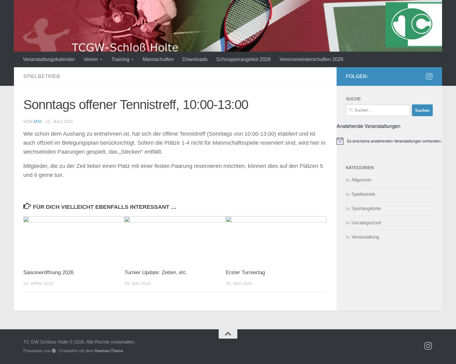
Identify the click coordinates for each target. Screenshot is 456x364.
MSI (38, 121)
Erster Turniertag (245, 272)
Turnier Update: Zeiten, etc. (156, 272)
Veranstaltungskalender (49, 59)
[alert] (389, 141)
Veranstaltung (365, 236)
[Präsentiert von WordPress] (54, 351)
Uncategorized (366, 222)
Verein (91, 59)
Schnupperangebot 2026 (243, 59)
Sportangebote (366, 208)
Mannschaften (158, 59)
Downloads (195, 59)
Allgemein (361, 179)
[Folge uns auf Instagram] (429, 76)
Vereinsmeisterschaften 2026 (311, 59)
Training (120, 59)
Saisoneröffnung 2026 (48, 272)
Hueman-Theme (109, 351)
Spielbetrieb (41, 76)
